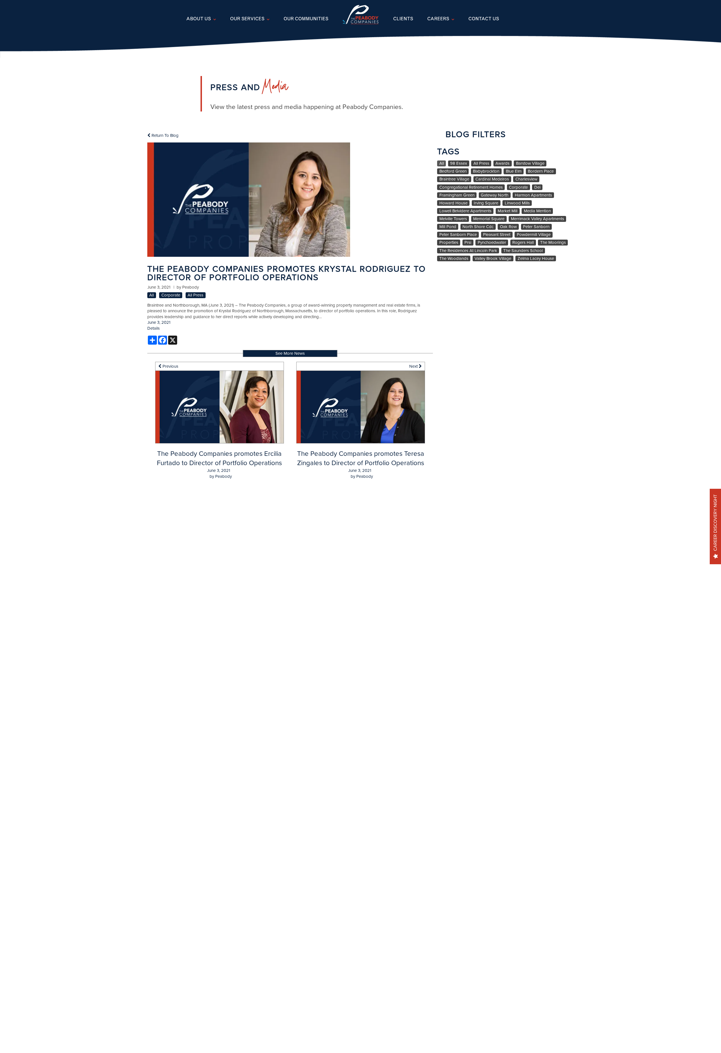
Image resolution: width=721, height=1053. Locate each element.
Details (153, 328)
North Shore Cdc (477, 227)
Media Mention (537, 211)
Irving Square (486, 203)
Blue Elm (514, 171)
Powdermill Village (534, 235)
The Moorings (553, 243)
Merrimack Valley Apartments (537, 219)
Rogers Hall (523, 243)
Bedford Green (453, 171)
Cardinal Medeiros (492, 179)
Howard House (453, 203)
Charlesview (526, 179)
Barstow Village (530, 163)
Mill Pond (447, 227)
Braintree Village (454, 179)
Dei (537, 187)
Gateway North (494, 195)
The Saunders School (523, 251)
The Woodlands (453, 259)
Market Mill (507, 211)
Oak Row (508, 227)
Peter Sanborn (536, 227)
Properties (448, 243)
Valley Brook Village (493, 259)
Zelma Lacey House (536, 259)
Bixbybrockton (486, 171)
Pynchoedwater (492, 243)
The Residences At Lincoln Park (468, 251)
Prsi (467, 243)
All (151, 295)
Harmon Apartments (533, 195)
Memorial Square (488, 219)
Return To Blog (164, 135)
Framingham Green (457, 195)
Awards (502, 163)
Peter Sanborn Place (458, 235)
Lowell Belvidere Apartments (465, 211)
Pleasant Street (496, 235)
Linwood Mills (517, 203)
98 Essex (458, 163)
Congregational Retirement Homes (471, 187)
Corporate (170, 295)
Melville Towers (453, 219)
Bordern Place (541, 171)
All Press (195, 295)
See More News (290, 353)
